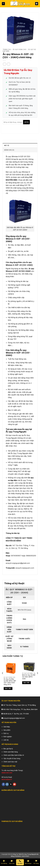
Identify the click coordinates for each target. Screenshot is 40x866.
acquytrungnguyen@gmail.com (18, 563)
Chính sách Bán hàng (10, 752)
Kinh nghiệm (7, 736)
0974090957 (16, 556)
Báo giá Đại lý (8, 748)
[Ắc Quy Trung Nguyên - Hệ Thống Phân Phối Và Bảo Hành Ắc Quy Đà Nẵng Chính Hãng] (20, 4)
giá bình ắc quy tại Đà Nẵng (21, 511)
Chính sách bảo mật (10, 762)
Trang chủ (7, 49)
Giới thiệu (6, 727)
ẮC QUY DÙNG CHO (19, 49)
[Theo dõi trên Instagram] (7, 784)
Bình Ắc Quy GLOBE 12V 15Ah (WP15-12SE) (28, 677)
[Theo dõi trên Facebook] (3, 784)
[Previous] (2, 677)
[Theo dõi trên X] (11, 784)
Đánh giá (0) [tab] (9, 150)
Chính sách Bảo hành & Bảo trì (13, 755)
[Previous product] (8, 64)
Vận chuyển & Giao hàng (11, 758)
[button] (3, 3)
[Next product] (4, 64)
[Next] (37, 677)
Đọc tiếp (8, 688)
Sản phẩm (6, 730)
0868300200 (31, 556)
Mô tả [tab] (6, 145)
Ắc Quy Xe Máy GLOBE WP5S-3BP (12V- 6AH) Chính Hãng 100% (10, 681)
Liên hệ (5, 740)
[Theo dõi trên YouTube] (14, 784)
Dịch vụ (6, 733)
